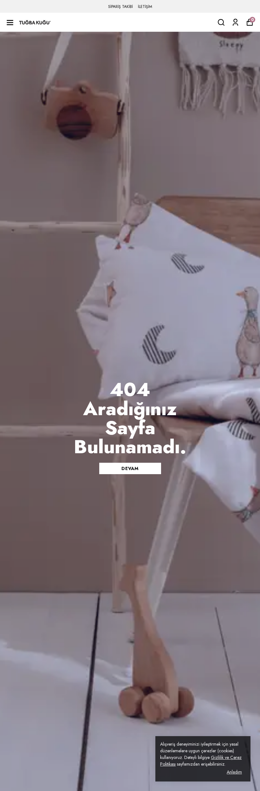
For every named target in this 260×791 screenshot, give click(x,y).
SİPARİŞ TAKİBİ (120, 7)
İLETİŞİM (145, 7)
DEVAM (130, 468)
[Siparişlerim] (235, 22)
